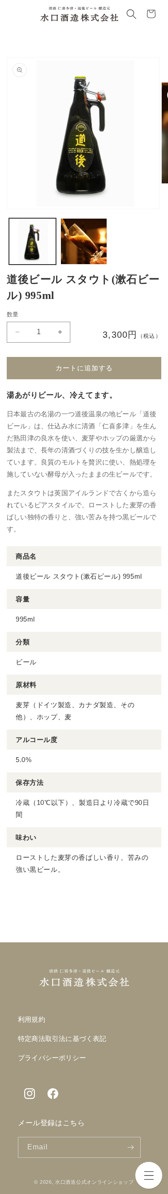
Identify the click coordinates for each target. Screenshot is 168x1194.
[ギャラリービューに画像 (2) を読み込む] (84, 241)
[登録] (130, 1147)
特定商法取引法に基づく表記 (62, 1038)
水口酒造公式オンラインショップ (94, 1182)
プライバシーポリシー (52, 1057)
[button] (148, 1175)
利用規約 (31, 1019)
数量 (13, 314)
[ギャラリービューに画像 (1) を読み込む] (32, 241)
